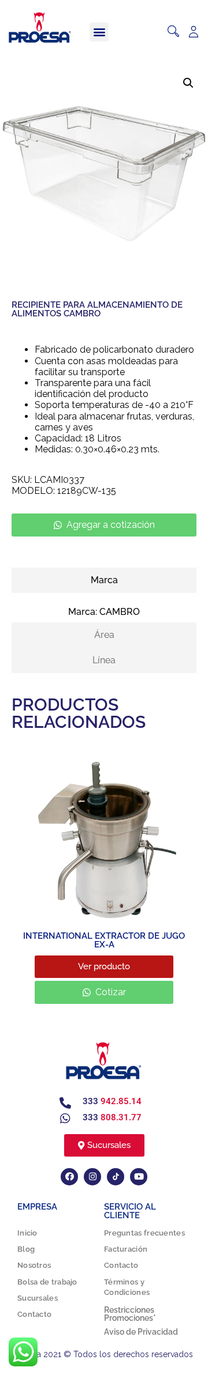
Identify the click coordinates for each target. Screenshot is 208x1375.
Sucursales (37, 1298)
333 (112, 1101)
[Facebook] (69, 1176)
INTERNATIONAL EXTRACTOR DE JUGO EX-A (104, 940)
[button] (99, 31)
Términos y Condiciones (127, 1287)
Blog (26, 1249)
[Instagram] (92, 1176)
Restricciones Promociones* (130, 1314)
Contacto (34, 1314)
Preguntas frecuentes (144, 1233)
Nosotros (34, 1265)
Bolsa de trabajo (47, 1282)
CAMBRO (119, 611)
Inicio (27, 1233)
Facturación (125, 1249)
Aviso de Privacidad (141, 1331)
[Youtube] (138, 1176)
